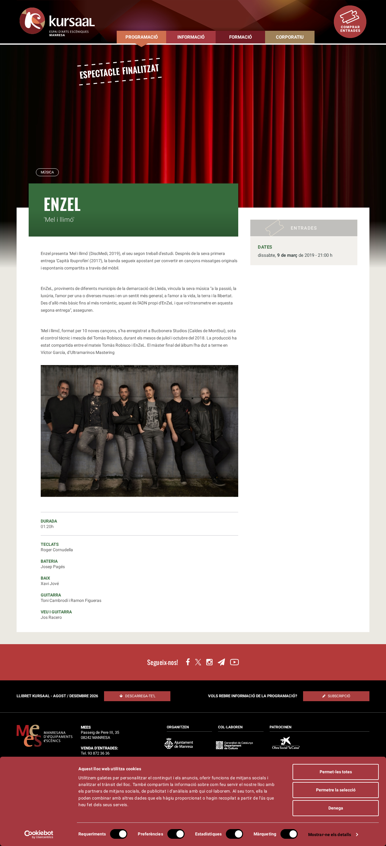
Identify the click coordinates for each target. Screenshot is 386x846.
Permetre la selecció (336, 789)
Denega (335, 808)
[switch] (176, 834)
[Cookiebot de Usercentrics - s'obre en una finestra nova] (39, 834)
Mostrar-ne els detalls (329, 834)
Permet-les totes (336, 771)
